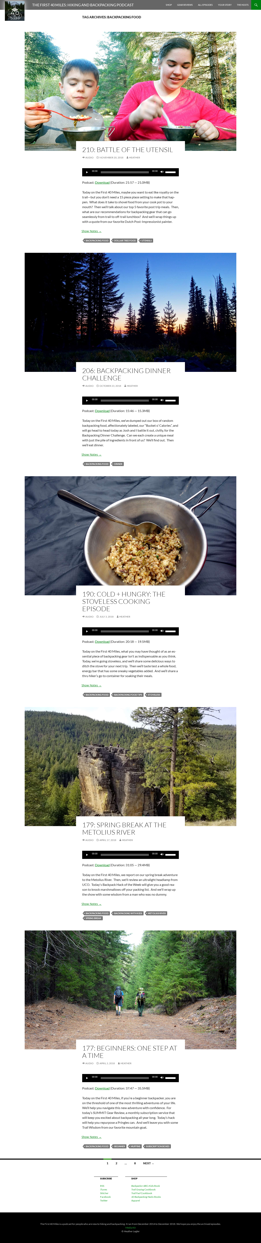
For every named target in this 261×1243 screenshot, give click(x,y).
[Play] (87, 172)
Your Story (225, 4)
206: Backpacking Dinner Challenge (126, 374)
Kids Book (145, 1185)
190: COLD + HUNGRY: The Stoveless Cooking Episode (124, 601)
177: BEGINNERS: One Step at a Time (129, 1052)
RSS (102, 1185)
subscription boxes (157, 1146)
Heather (134, 157)
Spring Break (93, 918)
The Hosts (243, 4)
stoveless (154, 694)
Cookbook (143, 1189)
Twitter (104, 1200)
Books (146, 1196)
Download (102, 182)
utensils (147, 240)
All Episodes (205, 4)
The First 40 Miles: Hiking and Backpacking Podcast (83, 5)
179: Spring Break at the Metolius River (124, 828)
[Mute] (162, 172)
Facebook (105, 1196)
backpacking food (97, 240)
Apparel (135, 1200)
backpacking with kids (128, 913)
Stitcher (104, 1193)
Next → (148, 1163)
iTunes (103, 1189)
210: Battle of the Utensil (127, 149)
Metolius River (157, 913)
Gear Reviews (185, 4)
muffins (135, 1146)
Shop (169, 4)
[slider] (171, 172)
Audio (89, 157)
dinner (118, 464)
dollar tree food (125, 240)
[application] (130, 172)
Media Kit (130, 1227)
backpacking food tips (128, 694)
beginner (119, 1146)
